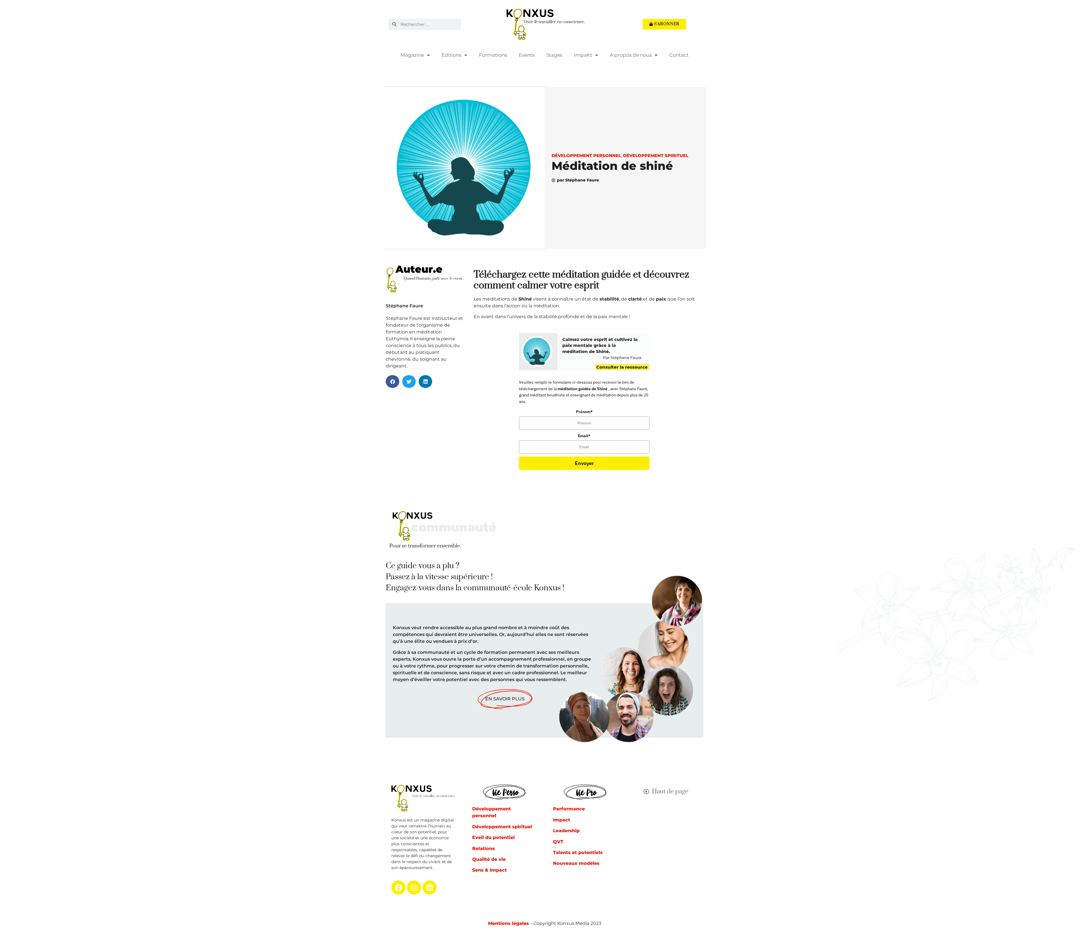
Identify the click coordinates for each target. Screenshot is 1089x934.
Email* (584, 435)
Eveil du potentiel (493, 837)
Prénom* (584, 411)
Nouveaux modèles (576, 863)
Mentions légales (508, 923)
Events (527, 55)
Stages (554, 55)
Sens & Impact (489, 870)
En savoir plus (505, 698)
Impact (561, 820)
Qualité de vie (489, 859)
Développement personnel (586, 155)
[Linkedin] (430, 887)
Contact (679, 55)
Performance (569, 809)
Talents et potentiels (578, 852)
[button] (392, 381)
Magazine (412, 55)
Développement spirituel (655, 155)
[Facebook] (398, 887)
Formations (493, 55)
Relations (483, 848)
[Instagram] (414, 887)
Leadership (566, 830)
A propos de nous (631, 55)
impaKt (583, 55)
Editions (451, 55)
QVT (558, 841)
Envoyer (584, 463)
